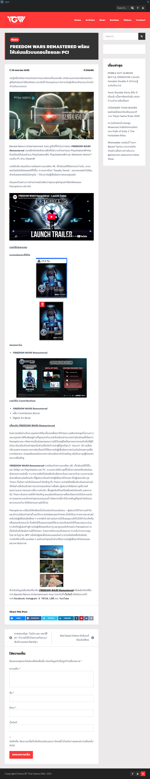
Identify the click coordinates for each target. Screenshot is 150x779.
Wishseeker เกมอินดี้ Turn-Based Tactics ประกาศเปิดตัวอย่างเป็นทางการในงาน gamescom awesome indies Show (123, 151)
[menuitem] (2, 2)
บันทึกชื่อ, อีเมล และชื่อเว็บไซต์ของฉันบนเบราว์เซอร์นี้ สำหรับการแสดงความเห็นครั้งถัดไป (51, 743)
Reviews (114, 20)
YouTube (64, 598)
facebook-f (137, 8)
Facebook (19, 598)
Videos (127, 20)
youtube (143, 8)
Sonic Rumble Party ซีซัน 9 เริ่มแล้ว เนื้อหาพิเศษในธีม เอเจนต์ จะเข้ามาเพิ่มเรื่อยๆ (124, 97)
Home (77, 20)
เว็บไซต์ (68, 594)
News (102, 20)
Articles (90, 20)
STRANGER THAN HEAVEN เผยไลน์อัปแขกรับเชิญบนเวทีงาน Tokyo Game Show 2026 (124, 112)
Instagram (31, 598)
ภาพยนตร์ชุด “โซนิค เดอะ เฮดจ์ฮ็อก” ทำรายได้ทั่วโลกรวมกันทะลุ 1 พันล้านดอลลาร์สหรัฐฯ (30, 638)
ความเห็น (14, 669)
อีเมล (12, 708)
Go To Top (143, 773)
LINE (51, 598)
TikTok (44, 598)
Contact (140, 20)
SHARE (89, 70)
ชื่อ (11, 693)
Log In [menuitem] (7, 2)
